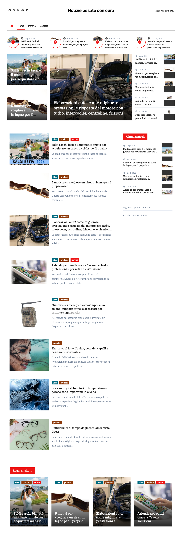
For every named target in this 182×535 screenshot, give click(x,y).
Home (21, 26)
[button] (128, 86)
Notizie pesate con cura (91, 10)
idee (55, 139)
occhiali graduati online (135, 215)
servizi (75, 139)
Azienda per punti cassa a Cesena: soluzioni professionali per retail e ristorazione (81, 267)
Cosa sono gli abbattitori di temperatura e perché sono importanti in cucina (79, 390)
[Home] (12, 26)
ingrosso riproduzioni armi (137, 207)
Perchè (32, 26)
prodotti (64, 139)
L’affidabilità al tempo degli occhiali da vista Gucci (81, 429)
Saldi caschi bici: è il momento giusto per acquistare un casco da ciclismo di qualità (26, 79)
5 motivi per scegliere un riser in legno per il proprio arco (75, 44)
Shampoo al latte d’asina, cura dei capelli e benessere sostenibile (80, 350)
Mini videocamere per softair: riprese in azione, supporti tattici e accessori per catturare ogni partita (78, 308)
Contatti (44, 26)
